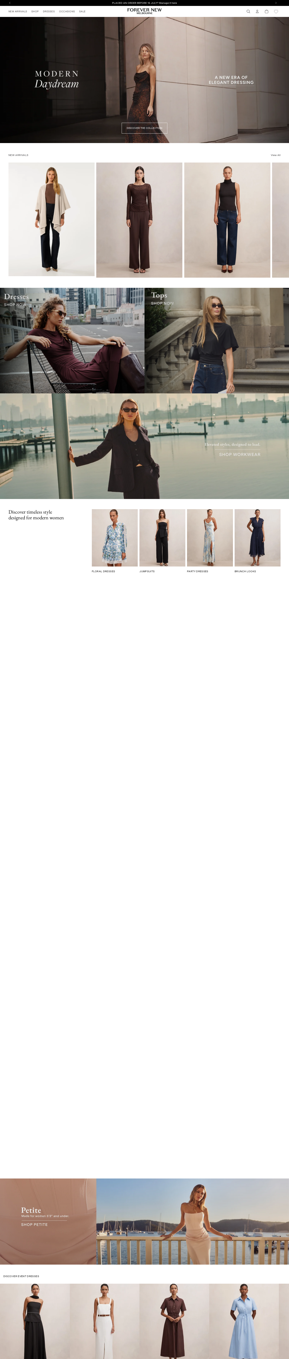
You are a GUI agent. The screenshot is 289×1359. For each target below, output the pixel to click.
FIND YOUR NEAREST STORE (144, 2)
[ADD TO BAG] (176, 273)
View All (276, 155)
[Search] (248, 11)
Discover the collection (144, 128)
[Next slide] (276, 220)
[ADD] (88, 271)
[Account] (257, 11)
